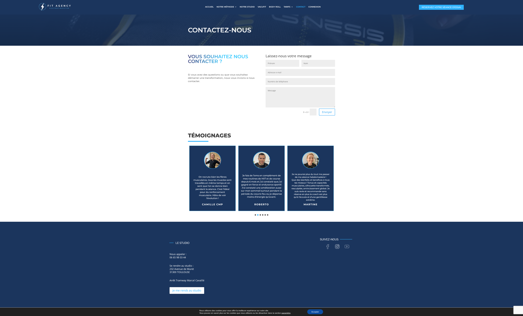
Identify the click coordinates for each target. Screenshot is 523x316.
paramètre (286, 313)
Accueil (209, 7)
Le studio (182, 243)
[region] (261, 180)
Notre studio (247, 7)
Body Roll (275, 7)
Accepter (315, 312)
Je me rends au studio (186, 290)
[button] (212, 178)
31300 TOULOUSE (180, 272)
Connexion (314, 7)
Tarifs (287, 7)
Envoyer (327, 112)
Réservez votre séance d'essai (441, 7)
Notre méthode (225, 7)
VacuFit (262, 7)
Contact (300, 7)
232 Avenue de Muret (182, 269)
